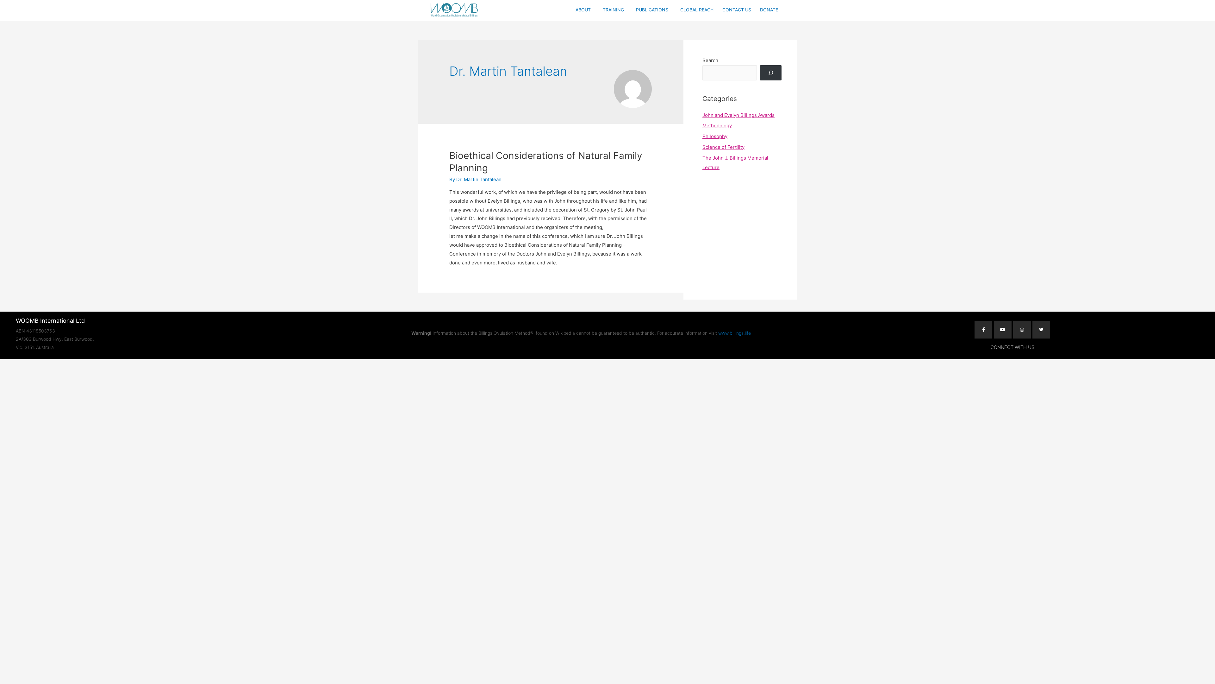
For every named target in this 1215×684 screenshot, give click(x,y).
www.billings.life (734, 333)
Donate (769, 9)
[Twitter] (1041, 330)
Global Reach (696, 9)
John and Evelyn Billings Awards (738, 115)
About (583, 9)
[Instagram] (1022, 330)
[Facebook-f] (983, 330)
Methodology (717, 126)
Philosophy (714, 136)
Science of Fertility (723, 147)
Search (710, 60)
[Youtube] (1003, 330)
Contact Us (736, 9)
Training (613, 9)
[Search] (771, 72)
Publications (652, 9)
